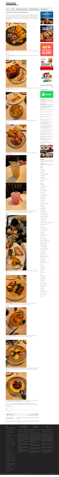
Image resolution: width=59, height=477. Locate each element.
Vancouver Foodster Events (33, 9)
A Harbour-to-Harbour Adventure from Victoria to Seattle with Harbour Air (49, 451)
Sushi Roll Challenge (43, 211)
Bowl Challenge (42, 172)
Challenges (41, 183)
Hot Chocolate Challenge (43, 246)
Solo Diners (8, 458)
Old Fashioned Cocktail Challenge (44, 262)
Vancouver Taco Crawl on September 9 (45, 111)
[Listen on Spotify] (46, 97)
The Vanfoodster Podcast (43, 291)
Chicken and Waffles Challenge (44, 214)
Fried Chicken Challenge (43, 190)
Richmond (12, 455)
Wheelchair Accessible (9, 468)
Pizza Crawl (41, 270)
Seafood (13, 457)
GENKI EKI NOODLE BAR (10, 414)
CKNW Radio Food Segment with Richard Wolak (46, 222)
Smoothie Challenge (43, 208)
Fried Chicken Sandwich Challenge (44, 240)
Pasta (12, 454)
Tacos (13, 458)
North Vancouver (9, 452)
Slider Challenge (42, 280)
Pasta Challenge (42, 267)
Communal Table (9, 435)
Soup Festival (42, 281)
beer (7, 429)
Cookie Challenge (42, 227)
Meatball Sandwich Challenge (44, 256)
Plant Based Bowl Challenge (44, 203)
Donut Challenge (42, 233)
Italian (7, 446)
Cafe (7, 432)
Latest (8, 9)
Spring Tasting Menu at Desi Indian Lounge (22, 418)
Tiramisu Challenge (42, 292)
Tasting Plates (42, 289)
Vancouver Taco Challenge (34, 445)
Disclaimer (41, 167)
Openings (41, 264)
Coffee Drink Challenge (43, 224)
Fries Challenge (42, 192)
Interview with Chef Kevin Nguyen (23, 441)
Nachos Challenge (42, 198)
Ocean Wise (8, 454)
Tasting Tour (13, 460)
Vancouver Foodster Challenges (21, 9)
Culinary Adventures (44, 9)
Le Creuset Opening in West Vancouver (45, 109)
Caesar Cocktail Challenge (43, 178)
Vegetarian (8, 466)
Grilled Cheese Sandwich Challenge (45, 241)
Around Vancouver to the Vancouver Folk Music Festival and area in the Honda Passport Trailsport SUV (46, 107)
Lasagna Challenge (42, 251)
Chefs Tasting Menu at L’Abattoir (33, 414)
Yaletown (8, 471)
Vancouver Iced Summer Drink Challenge (45, 114)
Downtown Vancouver (9, 438)
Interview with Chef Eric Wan (22, 444)
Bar (13, 427)
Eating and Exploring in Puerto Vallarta (45, 124)
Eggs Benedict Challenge (43, 235)
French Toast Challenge (43, 238)
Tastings (12, 9)
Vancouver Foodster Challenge (11, 463)
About (41, 165)
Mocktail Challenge (42, 257)
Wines (11, 469)
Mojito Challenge (42, 259)
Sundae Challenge (42, 286)
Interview (13, 444)
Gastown (8, 443)
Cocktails (11, 432)
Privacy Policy (42, 169)
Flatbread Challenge (43, 189)
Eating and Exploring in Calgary (44, 120)
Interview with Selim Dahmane (23, 451)
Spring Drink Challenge (43, 283)
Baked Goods (8, 427)
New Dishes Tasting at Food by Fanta (33, 417)
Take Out (8, 460)
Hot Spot (8, 444)
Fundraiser (12, 441)
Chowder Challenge (42, 219)
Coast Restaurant (9, 403)
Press (41, 273)
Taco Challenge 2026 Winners (34, 442)
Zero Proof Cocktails (9, 411)
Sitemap (41, 166)
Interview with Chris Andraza (22, 447)
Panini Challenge (42, 265)
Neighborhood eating (9, 449)
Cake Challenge (42, 180)
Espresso (8, 440)
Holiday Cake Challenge (43, 243)
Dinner (7, 437)
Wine (7, 469)
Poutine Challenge (42, 272)
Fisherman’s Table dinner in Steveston (45, 116)
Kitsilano (11, 446)
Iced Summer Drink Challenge (44, 248)
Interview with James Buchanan (24, 429)
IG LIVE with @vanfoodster (43, 249)
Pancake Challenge (42, 200)
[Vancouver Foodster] (12, 5)
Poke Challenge (42, 205)
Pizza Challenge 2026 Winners (34, 448)
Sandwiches (8, 457)
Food (12, 440)
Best (11, 429)
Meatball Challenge (42, 197)
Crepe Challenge (42, 187)
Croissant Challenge (43, 230)
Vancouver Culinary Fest (43, 294)
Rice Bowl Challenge (43, 206)
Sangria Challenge (42, 278)
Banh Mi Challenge (42, 170)
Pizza (7, 455)
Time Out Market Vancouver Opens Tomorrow (46, 142)
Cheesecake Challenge (43, 213)
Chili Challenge (42, 184)
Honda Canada (13, 443)
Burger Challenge (42, 177)
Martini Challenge (42, 254)
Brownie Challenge (42, 175)
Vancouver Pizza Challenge (34, 452)
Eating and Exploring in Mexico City (47, 447)
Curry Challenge (42, 232)
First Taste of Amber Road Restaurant (45, 130)
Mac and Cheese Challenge (43, 195)
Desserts (14, 435)
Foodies (8, 441)
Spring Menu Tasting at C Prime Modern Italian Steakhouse (10, 418)
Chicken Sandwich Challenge (44, 216)
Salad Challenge (42, 275)
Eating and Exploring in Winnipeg (44, 119)
